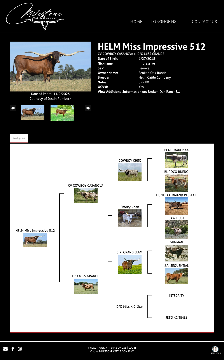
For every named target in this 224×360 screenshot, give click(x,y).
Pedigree (18, 138)
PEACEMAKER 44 (176, 150)
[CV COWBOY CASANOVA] (86, 195)
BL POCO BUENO (176, 171)
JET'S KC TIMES (176, 317)
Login (132, 347)
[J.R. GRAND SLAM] (130, 264)
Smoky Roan (130, 207)
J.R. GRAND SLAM (129, 252)
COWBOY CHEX (130, 160)
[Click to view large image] (50, 66)
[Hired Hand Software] (215, 351)
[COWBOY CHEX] (130, 171)
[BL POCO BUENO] (176, 182)
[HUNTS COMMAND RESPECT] (176, 206)
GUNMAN (176, 242)
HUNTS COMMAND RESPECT (176, 195)
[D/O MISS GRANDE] (86, 286)
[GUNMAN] (176, 253)
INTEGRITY (176, 295)
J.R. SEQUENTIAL (176, 265)
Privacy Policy (97, 347)
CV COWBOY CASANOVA (115, 53)
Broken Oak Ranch (161, 91)
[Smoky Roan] (130, 218)
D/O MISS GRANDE (150, 53)
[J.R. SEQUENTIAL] (176, 275)
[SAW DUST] (176, 229)
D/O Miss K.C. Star (129, 306)
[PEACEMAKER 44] (176, 160)
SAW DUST (176, 218)
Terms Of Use (117, 347)
